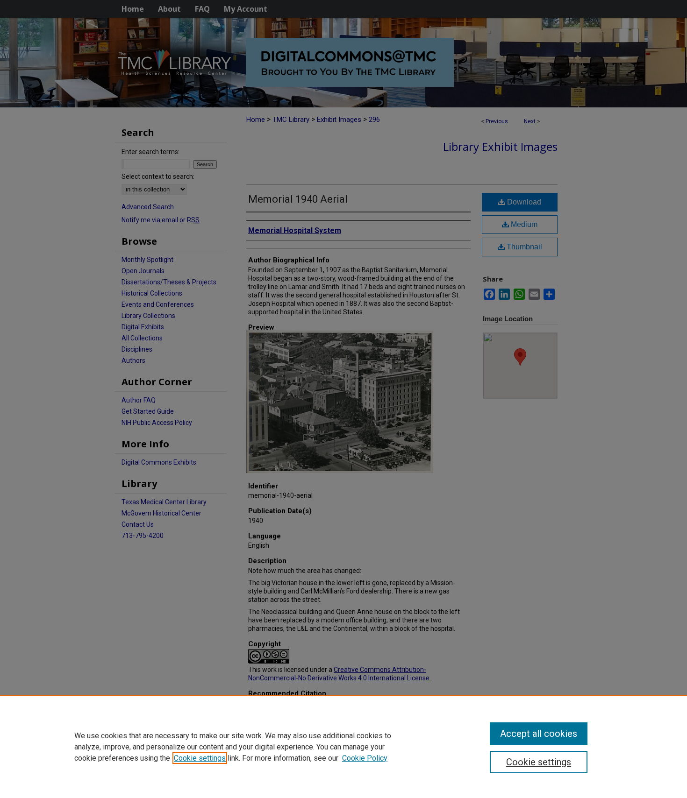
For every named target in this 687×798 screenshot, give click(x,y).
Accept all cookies (538, 733)
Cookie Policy (364, 758)
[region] (343, 746)
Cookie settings (200, 758)
